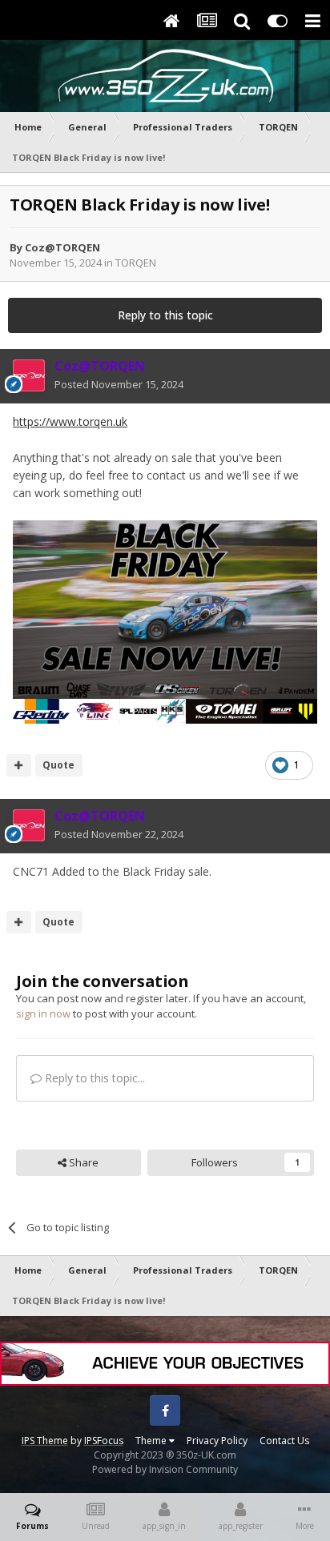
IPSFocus (103, 1440)
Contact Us (284, 1440)
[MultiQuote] (18, 765)
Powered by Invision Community (165, 1469)
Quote (58, 765)
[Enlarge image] (165, 620)
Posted (118, 384)
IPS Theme (45, 1440)
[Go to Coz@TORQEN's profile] (29, 375)
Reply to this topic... (93, 1078)
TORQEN (135, 262)
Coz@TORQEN (62, 247)
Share (82, 1162)
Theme (152, 1440)
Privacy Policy (217, 1440)
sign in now (43, 1013)
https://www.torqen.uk (70, 421)
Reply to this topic (165, 315)
